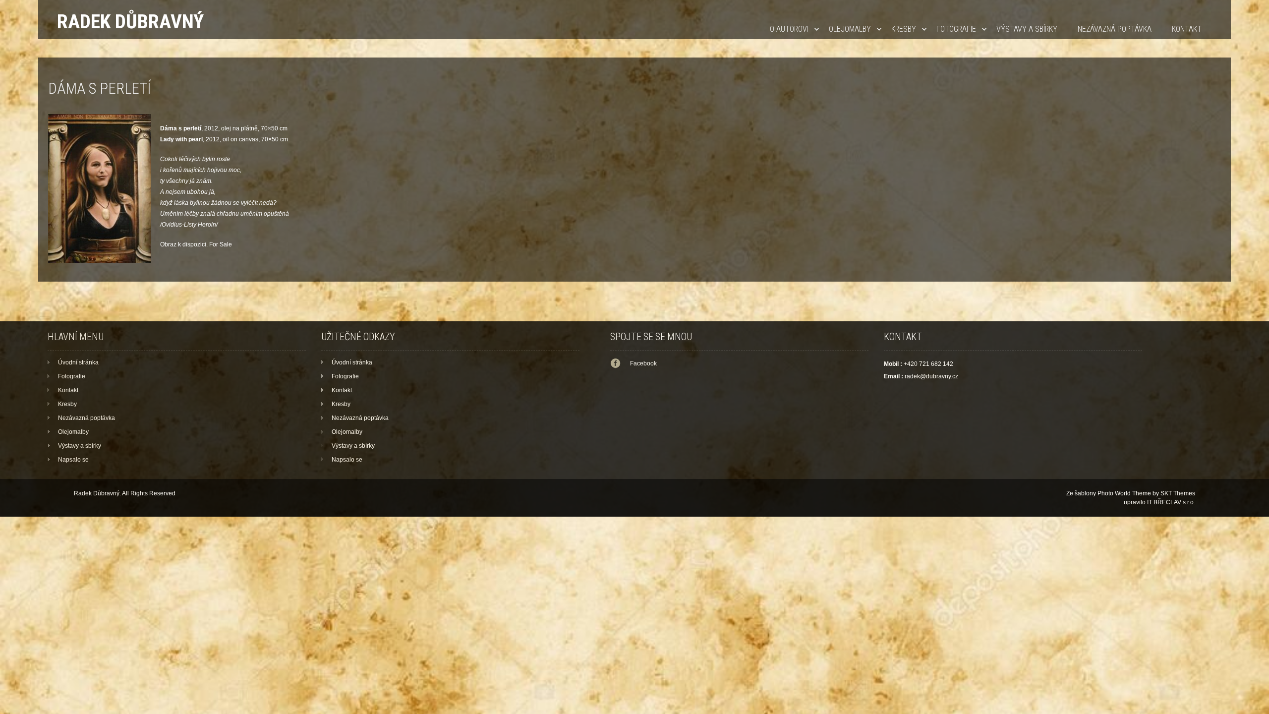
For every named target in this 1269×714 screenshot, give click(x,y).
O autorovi (789, 29)
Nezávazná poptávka (1115, 29)
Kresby (903, 29)
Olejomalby (850, 29)
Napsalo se (73, 459)
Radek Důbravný (130, 21)
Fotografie (956, 29)
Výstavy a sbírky (1026, 29)
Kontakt (1187, 29)
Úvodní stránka (78, 362)
